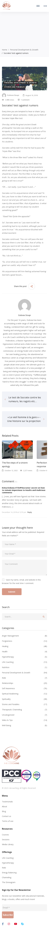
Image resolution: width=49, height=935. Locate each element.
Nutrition (24, 667)
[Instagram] (9, 924)
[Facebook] (2, 924)
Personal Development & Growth (24, 49)
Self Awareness (24, 688)
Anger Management (24, 635)
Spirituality (24, 699)
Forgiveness (24, 641)
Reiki (24, 678)
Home (4, 49)
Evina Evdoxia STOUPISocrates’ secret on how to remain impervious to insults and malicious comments (23, 490)
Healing (24, 646)
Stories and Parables (14, 87)
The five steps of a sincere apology (15, 464)
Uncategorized (24, 715)
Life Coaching (24, 662)
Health (24, 651)
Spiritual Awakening (24, 693)
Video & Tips (24, 720)
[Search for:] (24, 616)
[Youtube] (15, 924)
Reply (29, 512)
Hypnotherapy (24, 657)
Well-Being (24, 725)
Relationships (24, 683)
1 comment (25, 100)
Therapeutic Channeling (24, 709)
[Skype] (22, 924)
